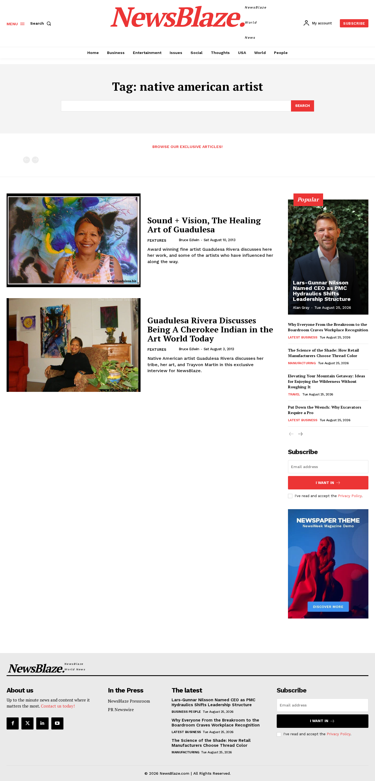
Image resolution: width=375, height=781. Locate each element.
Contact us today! (58, 706)
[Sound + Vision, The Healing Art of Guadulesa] (74, 240)
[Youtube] (57, 723)
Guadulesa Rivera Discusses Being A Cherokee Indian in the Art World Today (210, 329)
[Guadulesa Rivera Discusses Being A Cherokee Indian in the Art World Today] (74, 345)
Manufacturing (302, 363)
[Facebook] (13, 723)
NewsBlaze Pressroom (129, 701)
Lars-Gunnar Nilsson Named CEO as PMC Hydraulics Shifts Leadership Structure (322, 290)
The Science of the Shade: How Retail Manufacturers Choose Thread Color (323, 352)
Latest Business (302, 337)
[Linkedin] (42, 723)
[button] (41, 23)
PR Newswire (121, 709)
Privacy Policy (350, 496)
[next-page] (300, 434)
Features (156, 240)
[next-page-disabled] (35, 159)
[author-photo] (174, 240)
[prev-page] (26, 159)
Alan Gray (301, 308)
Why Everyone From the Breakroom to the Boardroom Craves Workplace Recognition (328, 327)
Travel (294, 394)
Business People (186, 712)
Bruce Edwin (189, 240)
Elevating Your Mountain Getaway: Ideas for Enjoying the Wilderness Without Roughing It (326, 381)
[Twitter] (27, 723)
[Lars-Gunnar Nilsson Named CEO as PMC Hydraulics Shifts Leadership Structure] (328, 257)
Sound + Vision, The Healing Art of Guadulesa (204, 225)
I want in (325, 483)
